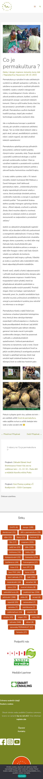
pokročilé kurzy (11, 592)
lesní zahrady (15, 577)
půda (24, 597)
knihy (30, 552)
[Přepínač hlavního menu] (34, 6)
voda (36, 617)
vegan (22, 617)
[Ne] (41, 772)
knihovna (15, 552)
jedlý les (15, 547)
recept (36, 597)
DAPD (14, 527)
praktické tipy (31, 592)
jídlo (29, 547)
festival (34, 537)
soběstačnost (14, 612)
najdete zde (21, 719)
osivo (12, 587)
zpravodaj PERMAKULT (21, 627)
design (12, 72)
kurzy (34, 72)
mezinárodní (14, 582)
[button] (40, 6)
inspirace (19, 72)
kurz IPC (28, 567)
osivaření (31, 582)
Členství (21, 728)
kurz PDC (14, 572)
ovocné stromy (28, 587)
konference (12, 562)
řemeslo (21, 632)
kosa (14, 567)
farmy (21, 537)
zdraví (30, 622)
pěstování (9, 597)
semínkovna (29, 607)
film (13, 542)
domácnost (9, 532)
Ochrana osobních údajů (10, 700)
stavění (31, 612)
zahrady (15, 622)
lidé (38, 72)
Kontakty (21, 731)
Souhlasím (22, 776)
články (5, 72)
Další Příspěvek (34, 434)
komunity (27, 72)
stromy (8, 617)
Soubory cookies (6, 704)
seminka (13, 607)
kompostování (12, 557)
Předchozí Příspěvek (10, 434)
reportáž (13, 602)
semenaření (29, 602)
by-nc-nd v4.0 (23, 716)
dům (8, 537)
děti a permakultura (30, 532)
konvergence (30, 562)
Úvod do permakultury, (27, 418)
